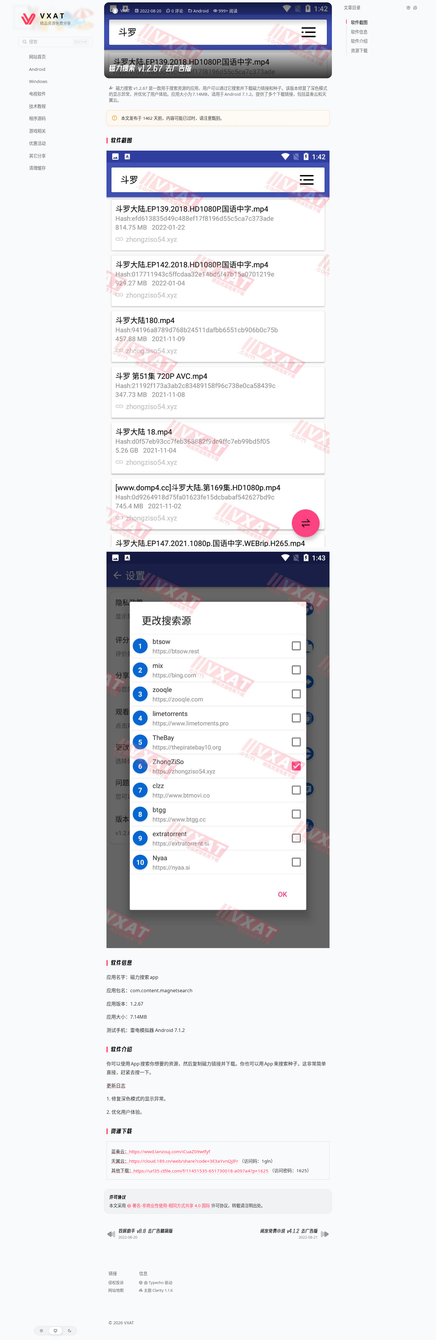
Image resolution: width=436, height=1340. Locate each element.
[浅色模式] (41, 1330)
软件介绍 (360, 41)
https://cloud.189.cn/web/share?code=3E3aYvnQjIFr (183, 1161)
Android (201, 11)
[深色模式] (69, 1330)
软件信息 (360, 32)
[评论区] (415, 8)
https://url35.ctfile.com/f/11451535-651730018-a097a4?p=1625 (200, 1170)
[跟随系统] (55, 1330)
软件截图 (360, 22)
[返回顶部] (408, 8)
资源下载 (359, 50)
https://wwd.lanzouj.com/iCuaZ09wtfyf (169, 1151)
